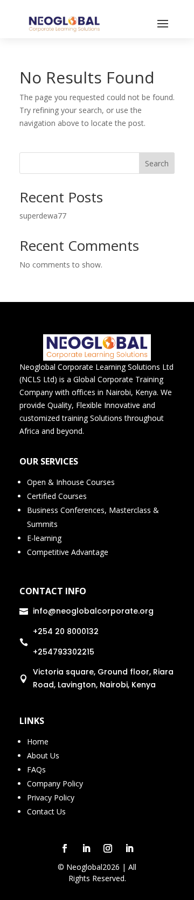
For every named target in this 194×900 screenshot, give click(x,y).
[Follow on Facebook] (64, 848)
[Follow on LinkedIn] (86, 848)
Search (157, 163)
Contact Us (46, 811)
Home (37, 741)
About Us (43, 755)
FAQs (36, 769)
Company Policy (55, 783)
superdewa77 (42, 215)
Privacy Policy (50, 797)
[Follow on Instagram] (107, 848)
